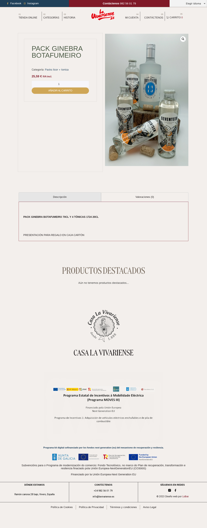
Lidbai (185, 496)
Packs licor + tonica (57, 69)
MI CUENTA (132, 17)
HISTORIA (69, 17)
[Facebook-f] (175, 490)
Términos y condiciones (123, 507)
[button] (183, 39)
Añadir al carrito (60, 90)
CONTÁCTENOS (153, 17)
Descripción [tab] (60, 197)
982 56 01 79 (119, 3)
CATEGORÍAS (51, 17)
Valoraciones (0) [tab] (144, 197)
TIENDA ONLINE (28, 17)
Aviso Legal (149, 507)
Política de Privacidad (91, 507)
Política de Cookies (62, 507)
